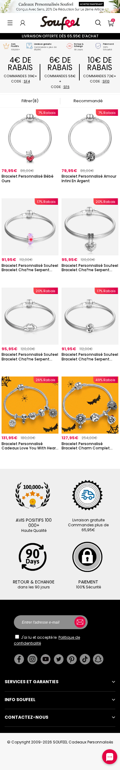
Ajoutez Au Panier (90, 456)
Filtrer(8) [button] (30, 101)
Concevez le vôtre (30, 189)
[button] (10, 23)
